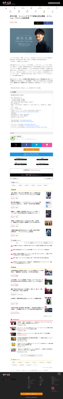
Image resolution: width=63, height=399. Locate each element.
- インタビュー (41, 380)
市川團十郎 (20, 362)
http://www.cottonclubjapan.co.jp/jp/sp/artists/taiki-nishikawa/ (27, 111)
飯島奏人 (46, 185)
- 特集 (40, 384)
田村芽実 (27, 185)
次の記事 (48, 178)
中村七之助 (42, 362)
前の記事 (14, 178)
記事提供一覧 (53, 378)
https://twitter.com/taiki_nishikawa (27, 121)
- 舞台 (29, 378)
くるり (35, 365)
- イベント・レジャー (31, 380)
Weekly (31, 242)
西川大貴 (39, 185)
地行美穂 (33, 185)
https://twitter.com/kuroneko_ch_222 (32, 125)
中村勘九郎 (49, 362)
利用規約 (52, 383)
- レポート (41, 381)
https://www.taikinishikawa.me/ (26, 120)
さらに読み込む (31, 355)
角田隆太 (20, 185)
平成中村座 (14, 365)
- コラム (40, 383)
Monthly (45, 242)
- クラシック (30, 381)
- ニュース (41, 378)
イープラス (12, 370)
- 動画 (40, 377)
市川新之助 (27, 362)
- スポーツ (29, 386)
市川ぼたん (34, 362)
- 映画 (29, 387)
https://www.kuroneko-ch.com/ (30, 124)
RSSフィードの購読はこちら (32, 149)
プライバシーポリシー (55, 384)
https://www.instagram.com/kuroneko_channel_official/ (36, 127)
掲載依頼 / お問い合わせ (55, 380)
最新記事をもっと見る (47, 316)
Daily (17, 242)
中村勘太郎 (22, 365)
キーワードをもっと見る (47, 367)
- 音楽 (29, 377)
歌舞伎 (13, 362)
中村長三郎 (29, 365)
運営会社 (52, 377)
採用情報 (52, 381)
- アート (29, 384)
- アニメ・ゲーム (30, 383)
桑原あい (14, 185)
